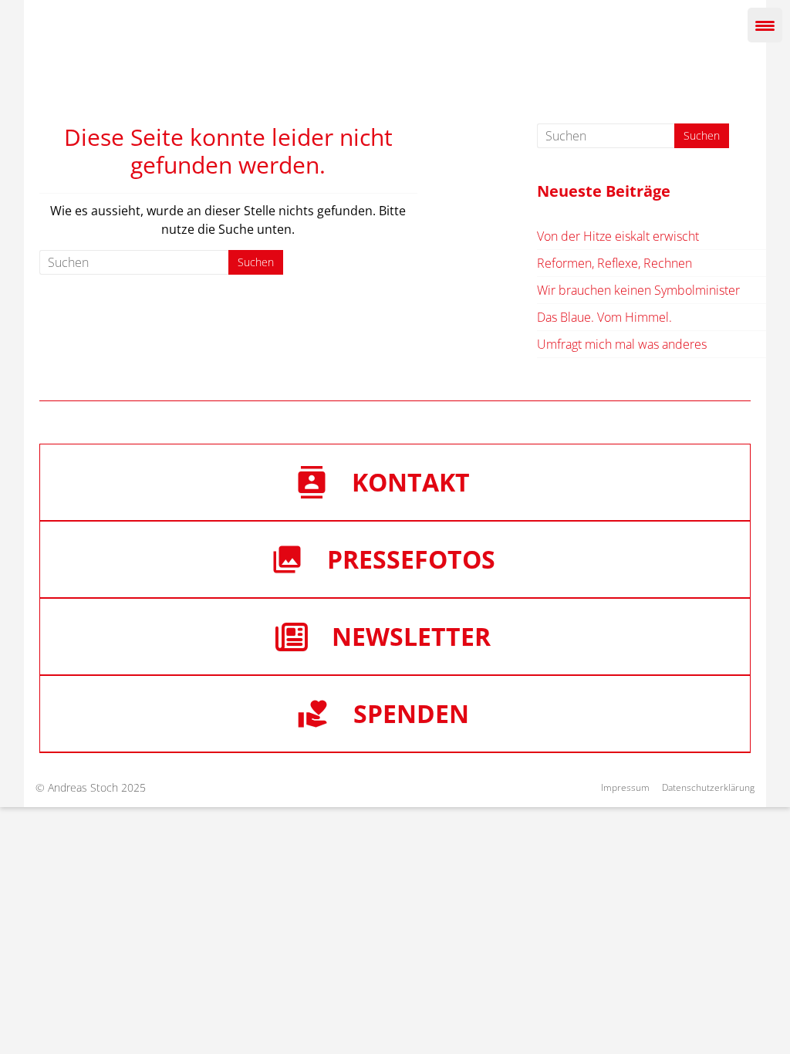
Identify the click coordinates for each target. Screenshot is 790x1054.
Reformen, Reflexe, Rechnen (614, 263)
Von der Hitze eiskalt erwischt (618, 236)
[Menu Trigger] (765, 25)
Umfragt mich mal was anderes (622, 344)
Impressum (625, 787)
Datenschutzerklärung (708, 787)
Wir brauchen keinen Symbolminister (638, 290)
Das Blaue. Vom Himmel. (604, 317)
